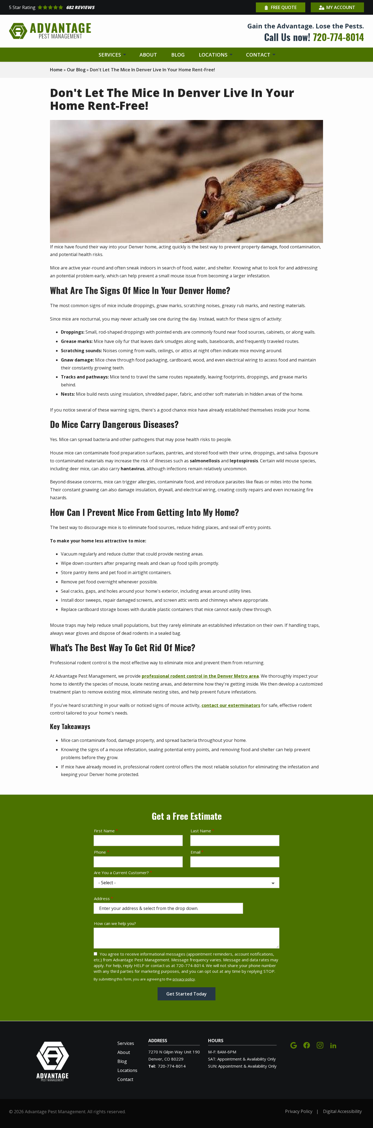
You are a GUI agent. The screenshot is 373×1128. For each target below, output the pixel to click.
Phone (100, 852)
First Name (104, 830)
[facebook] (306, 1044)
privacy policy (184, 979)
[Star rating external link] (98, 7)
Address (102, 898)
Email (195, 852)
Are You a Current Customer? (121, 872)
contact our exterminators (231, 705)
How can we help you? (115, 923)
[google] (293, 1044)
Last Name (201, 830)
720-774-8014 (172, 1066)
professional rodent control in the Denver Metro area (200, 676)
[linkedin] (333, 1044)
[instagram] (320, 1044)
